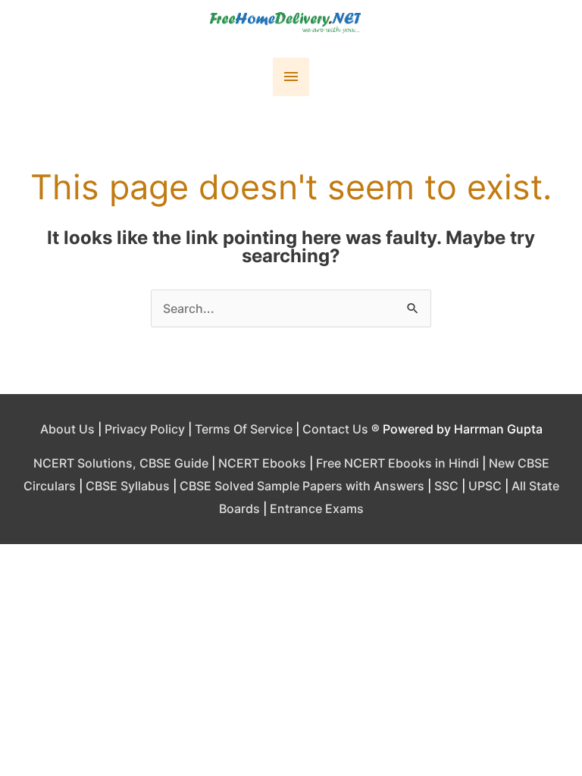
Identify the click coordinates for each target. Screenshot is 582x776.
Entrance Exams (317, 508)
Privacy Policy (145, 428)
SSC (446, 485)
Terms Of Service (244, 428)
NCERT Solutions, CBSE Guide (120, 463)
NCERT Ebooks (262, 463)
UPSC (485, 485)
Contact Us (335, 428)
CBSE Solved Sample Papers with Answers (302, 485)
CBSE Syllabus (128, 485)
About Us (67, 428)
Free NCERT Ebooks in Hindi (397, 463)
